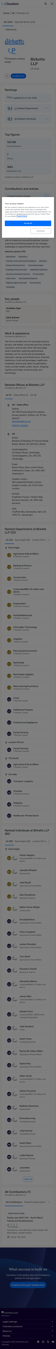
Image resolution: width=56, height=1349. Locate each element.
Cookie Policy (22, 216)
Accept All (28, 223)
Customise (41, 231)
